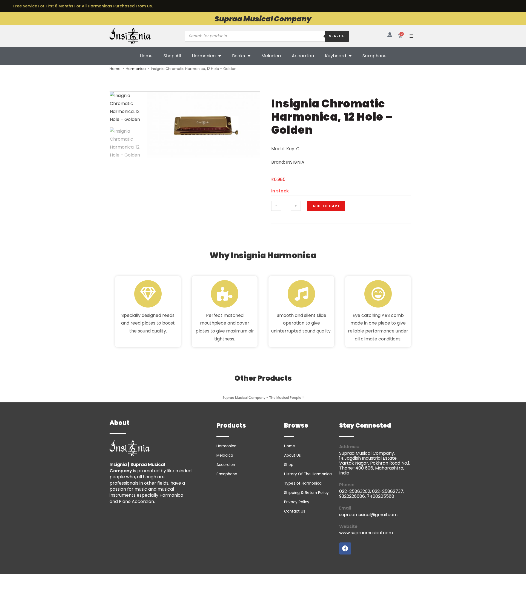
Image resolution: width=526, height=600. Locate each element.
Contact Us (294, 511)
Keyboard (335, 56)
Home (146, 56)
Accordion (303, 56)
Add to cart (326, 206)
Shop (288, 464)
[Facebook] (345, 548)
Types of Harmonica (303, 483)
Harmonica (204, 56)
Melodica (271, 56)
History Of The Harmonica (308, 474)
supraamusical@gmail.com (368, 514)
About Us (292, 455)
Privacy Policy (296, 502)
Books (238, 56)
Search (337, 36)
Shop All (172, 56)
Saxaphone (374, 56)
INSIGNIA (295, 162)
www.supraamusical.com (366, 533)
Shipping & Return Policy (306, 492)
